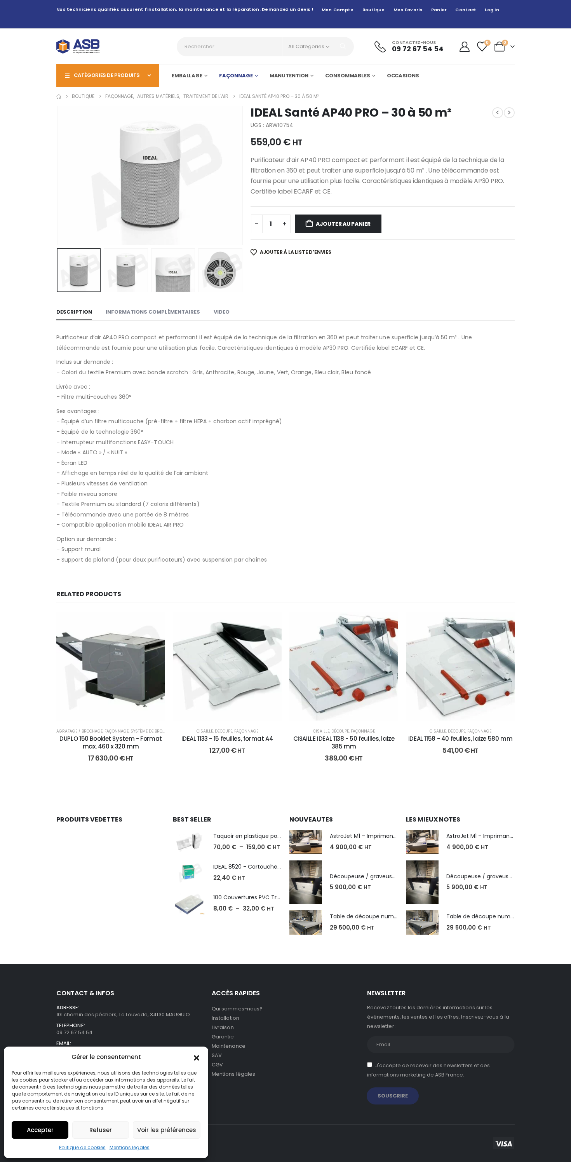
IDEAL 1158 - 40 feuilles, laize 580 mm (460, 739)
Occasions (403, 75)
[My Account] (464, 47)
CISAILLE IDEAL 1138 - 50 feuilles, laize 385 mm (344, 742)
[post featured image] (189, 842)
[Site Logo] (77, 46)
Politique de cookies (82, 1147)
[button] (196, 1057)
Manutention (289, 75)
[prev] (497, 112)
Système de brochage (153, 731)
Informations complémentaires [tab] (153, 312)
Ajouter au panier (343, 224)
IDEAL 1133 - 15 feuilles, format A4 (227, 739)
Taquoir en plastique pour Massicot (260, 836)
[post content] (110, 666)
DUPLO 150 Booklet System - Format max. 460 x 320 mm (110, 742)
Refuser (100, 1130)
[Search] (343, 46)
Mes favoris (408, 10)
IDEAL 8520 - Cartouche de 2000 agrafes (268, 867)
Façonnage (236, 75)
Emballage (187, 75)
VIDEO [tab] (222, 312)
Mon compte (338, 10)
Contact (465, 10)
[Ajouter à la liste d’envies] (153, 623)
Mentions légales (130, 1147)
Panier (439, 10)
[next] (509, 112)
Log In (492, 10)
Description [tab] (74, 312)
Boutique (373, 10)
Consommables (347, 75)
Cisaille (205, 731)
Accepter (40, 1130)
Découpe (223, 731)
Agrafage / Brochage (79, 731)
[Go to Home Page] (58, 96)
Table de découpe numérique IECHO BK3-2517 (392, 916)
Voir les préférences (166, 1130)
